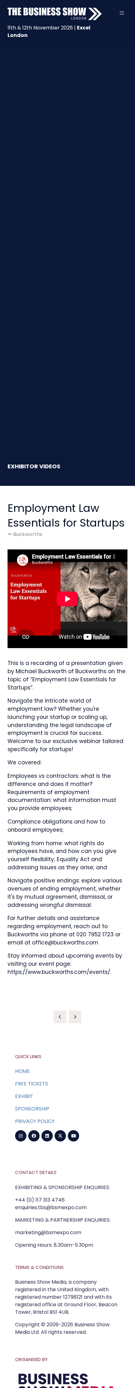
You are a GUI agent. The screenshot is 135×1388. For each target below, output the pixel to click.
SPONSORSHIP (32, 1108)
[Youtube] (73, 1135)
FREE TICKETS (31, 1083)
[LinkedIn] (47, 1135)
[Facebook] (34, 1135)
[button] (121, 13)
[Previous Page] (60, 1017)
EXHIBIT (24, 1096)
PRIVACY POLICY (35, 1121)
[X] (60, 1135)
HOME (22, 1071)
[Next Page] (75, 1017)
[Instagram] (20, 1135)
